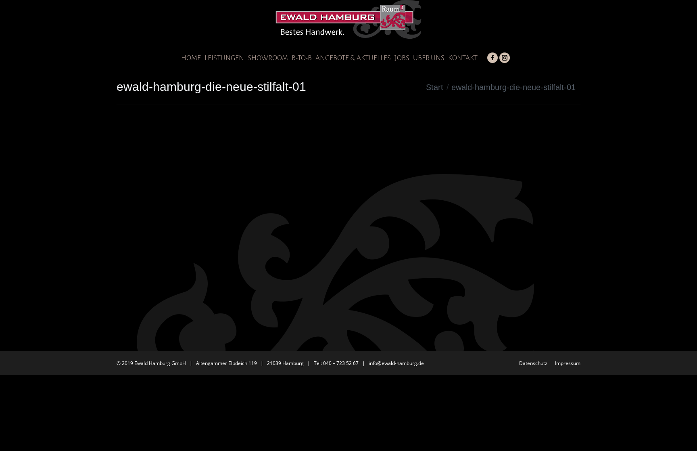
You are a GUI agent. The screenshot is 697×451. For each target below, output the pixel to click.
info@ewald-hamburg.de (396, 363)
